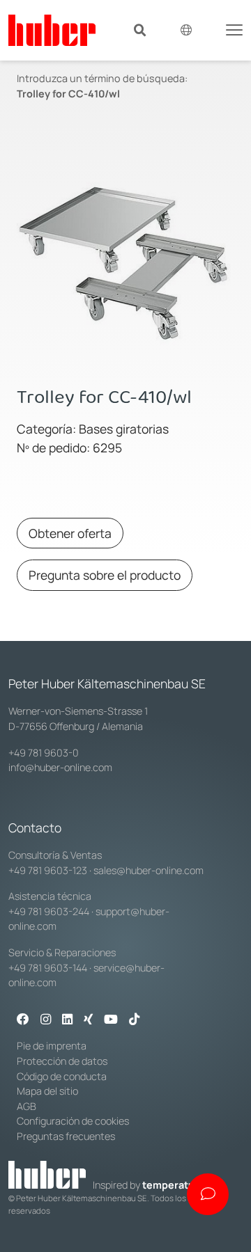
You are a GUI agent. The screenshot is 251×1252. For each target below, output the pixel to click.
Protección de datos (62, 1061)
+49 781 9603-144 (47, 967)
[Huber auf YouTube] (111, 1020)
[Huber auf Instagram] (45, 1020)
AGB (26, 1106)
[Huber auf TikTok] (134, 1020)
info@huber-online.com (60, 767)
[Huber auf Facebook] (23, 1020)
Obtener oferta (70, 533)
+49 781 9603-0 (43, 752)
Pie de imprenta (51, 1045)
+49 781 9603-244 (48, 911)
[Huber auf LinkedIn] (67, 1020)
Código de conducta (62, 1076)
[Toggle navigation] (234, 28)
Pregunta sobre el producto (105, 574)
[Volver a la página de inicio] (52, 30)
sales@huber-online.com (148, 870)
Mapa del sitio (47, 1091)
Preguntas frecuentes (66, 1136)
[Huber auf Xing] (88, 1020)
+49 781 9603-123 (47, 870)
